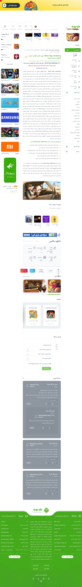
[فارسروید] (41, 511)
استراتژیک (77, 104)
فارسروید (51, 176)
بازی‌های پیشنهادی (75, 110)
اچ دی (78, 102)
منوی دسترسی (5, 29)
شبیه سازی (77, 118)
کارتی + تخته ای (76, 121)
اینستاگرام (24, 270)
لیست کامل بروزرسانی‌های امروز (62, 516)
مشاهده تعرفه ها (13, 191)
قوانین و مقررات (47, 364)
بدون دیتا (77, 113)
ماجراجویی (77, 127)
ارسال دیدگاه (46, 368)
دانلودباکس (76, 50)
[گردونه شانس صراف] (54, 219)
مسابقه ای (77, 130)
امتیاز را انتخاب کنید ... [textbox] (46, 358)
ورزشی (78, 141)
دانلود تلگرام (46, 569)
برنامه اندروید (35, 565)
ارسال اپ (19, 29)
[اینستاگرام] (41, 581)
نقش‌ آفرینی (77, 138)
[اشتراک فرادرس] (46, 219)
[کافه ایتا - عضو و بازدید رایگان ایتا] (37, 219)
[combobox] (38, 349)
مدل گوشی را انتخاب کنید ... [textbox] (44, 349)
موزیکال (78, 135)
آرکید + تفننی (77, 99)
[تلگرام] (48, 579)
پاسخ (29, 404)
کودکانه (78, 124)
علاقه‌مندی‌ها (13, 29)
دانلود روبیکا (35, 569)
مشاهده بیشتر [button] (10, 64)
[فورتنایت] (29, 219)
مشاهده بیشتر (69, 557)
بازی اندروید (51, 50)
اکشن (75, 88)
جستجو (31, 29)
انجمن (26, 29)
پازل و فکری (77, 116)
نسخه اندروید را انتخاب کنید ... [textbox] (44, 354)
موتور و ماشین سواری (75, 133)
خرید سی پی (35, 29)
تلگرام (32, 270)
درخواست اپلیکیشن (41, 270)
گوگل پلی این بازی (58, 271)
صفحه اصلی (57, 50)
